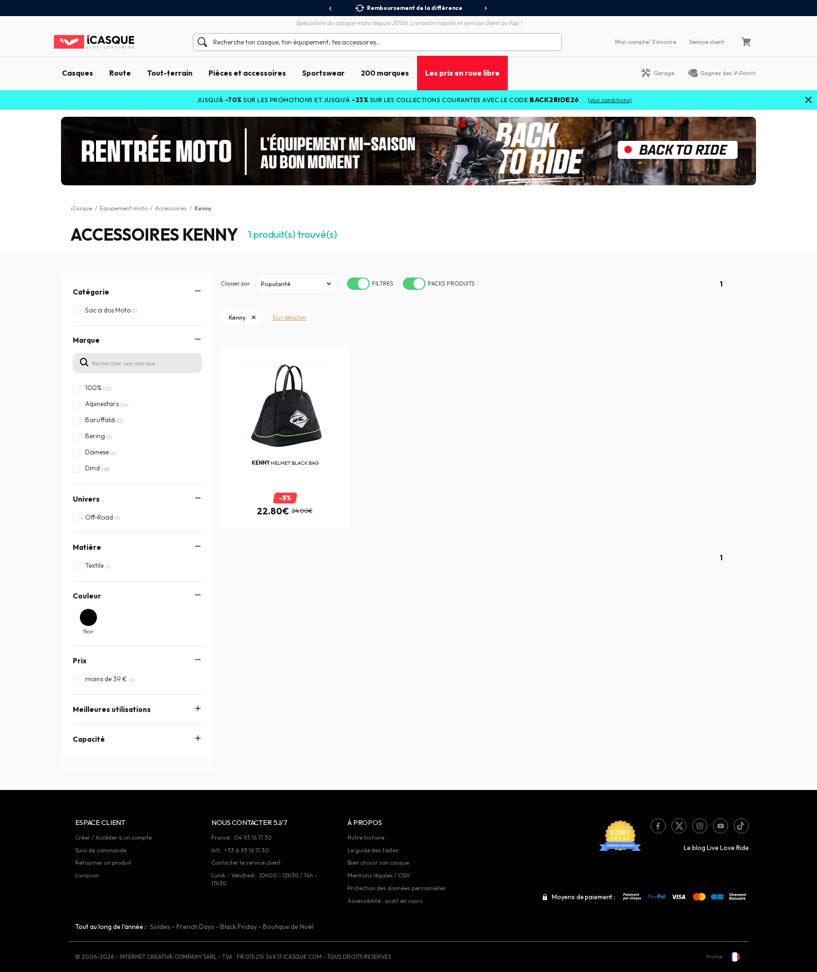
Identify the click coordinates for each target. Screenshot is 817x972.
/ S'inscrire (662, 41)
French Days (195, 926)
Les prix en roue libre (462, 73)
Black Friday (238, 926)
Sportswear (323, 73)
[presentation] (330, 8)
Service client (706, 41)
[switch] (358, 284)
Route (120, 73)
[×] (808, 100)
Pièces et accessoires (247, 73)
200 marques (385, 73)
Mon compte (631, 41)
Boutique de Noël (288, 926)
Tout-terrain (169, 73)
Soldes (160, 926)
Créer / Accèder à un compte (113, 837)
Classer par (235, 283)
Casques (77, 73)
